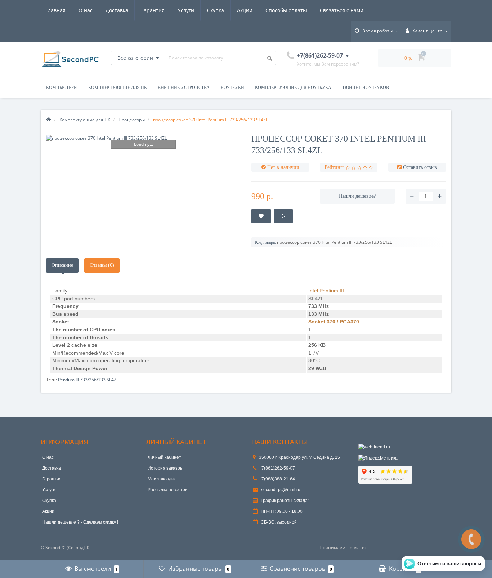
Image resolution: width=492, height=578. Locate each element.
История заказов (165, 468)
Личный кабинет (164, 457)
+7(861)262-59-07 (277, 468)
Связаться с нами (341, 10)
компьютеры (61, 87)
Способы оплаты (286, 10)
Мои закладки (162, 478)
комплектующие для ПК (117, 87)
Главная (55, 10)
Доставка (117, 10)
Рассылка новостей (168, 489)
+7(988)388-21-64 (277, 478)
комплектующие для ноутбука (293, 87)
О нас (86, 10)
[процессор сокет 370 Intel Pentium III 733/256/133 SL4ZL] (143, 138)
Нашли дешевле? (357, 196)
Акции (244, 10)
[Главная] (48, 120)
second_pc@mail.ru (280, 489)
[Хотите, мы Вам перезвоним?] (471, 539)
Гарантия (153, 10)
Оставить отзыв (420, 167)
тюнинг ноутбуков (365, 87)
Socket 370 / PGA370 (333, 321)
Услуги (186, 10)
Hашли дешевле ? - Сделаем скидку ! (80, 522)
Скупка (215, 10)
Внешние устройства (184, 87)
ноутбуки (232, 87)
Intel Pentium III (326, 291)
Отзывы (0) (102, 265)
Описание (62, 265)
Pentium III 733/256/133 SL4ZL (88, 380)
